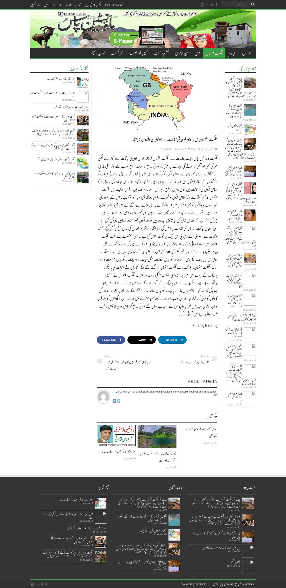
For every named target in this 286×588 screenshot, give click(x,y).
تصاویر (78, 5)
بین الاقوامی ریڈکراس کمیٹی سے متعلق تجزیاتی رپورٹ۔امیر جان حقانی (233, 170)
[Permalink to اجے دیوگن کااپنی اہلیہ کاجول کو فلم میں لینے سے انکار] (249, 315)
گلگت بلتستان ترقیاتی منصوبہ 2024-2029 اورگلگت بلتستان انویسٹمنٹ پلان (53, 118)
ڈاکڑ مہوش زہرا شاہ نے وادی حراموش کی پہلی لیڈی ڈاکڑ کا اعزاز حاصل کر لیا (233, 280)
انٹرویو (68, 5)
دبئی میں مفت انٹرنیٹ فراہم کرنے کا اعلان (221, 547)
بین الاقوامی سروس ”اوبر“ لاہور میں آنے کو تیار (234, 396)
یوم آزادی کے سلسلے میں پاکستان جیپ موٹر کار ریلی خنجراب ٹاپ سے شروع (127, 362)
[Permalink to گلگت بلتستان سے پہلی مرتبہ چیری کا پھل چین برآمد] (83, 163)
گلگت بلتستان (214, 53)
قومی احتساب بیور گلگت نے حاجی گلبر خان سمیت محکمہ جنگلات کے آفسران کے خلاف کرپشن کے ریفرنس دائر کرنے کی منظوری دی (240, 237)
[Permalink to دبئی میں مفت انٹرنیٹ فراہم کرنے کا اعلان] (248, 551)
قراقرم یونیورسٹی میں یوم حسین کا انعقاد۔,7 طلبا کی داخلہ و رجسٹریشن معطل (55, 175)
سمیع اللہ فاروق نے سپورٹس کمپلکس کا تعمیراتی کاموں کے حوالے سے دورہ (235, 301)
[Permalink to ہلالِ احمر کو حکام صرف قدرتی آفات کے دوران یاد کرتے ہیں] (250, 215)
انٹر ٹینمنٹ (117, 53)
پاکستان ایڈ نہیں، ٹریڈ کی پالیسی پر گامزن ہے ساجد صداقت (233, 332)
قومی (197, 53)
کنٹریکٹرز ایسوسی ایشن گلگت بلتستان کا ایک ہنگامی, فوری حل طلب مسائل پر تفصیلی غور (233, 260)
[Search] (253, 4)
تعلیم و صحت (161, 53)
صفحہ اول (247, 53)
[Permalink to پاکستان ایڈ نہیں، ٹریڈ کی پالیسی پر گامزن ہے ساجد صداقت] (250, 333)
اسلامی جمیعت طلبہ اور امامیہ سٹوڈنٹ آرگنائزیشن (71, 107)
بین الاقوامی (182, 53)
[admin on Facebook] (114, 402)
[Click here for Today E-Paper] (143, 43)
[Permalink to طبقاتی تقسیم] (248, 566)
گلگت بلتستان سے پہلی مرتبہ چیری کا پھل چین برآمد (56, 159)
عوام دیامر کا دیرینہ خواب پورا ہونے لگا (195, 359)
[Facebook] (216, 5)
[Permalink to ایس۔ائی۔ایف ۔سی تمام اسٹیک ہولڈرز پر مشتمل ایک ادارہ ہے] (157, 436)
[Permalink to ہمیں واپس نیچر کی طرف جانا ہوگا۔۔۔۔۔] (116, 435)
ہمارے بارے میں (53, 5)
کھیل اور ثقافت (138, 53)
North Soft (200, 584)
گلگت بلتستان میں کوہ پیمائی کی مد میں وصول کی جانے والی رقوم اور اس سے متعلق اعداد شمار (53, 147)
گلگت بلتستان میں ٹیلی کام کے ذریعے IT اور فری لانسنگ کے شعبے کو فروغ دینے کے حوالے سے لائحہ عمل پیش (53, 132)
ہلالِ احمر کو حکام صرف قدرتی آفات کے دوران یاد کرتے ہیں (234, 214)
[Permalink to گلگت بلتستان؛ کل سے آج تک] (250, 130)
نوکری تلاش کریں (92, 5)
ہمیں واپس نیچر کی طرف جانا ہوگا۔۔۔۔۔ (119, 451)
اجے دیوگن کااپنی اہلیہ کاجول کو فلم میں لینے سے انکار (242, 317)
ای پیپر (232, 53)
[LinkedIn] (207, 5)
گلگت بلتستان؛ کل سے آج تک (233, 127)
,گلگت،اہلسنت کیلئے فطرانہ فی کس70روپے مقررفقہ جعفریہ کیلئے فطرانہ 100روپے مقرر (233, 351)
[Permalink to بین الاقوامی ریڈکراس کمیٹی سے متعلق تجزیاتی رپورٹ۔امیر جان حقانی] (250, 171)
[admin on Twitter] (118, 402)
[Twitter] (212, 5)
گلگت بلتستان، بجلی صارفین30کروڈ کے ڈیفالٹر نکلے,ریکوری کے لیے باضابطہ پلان (234, 111)
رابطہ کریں (35, 5)
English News (114, 5)
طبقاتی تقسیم (235, 561)
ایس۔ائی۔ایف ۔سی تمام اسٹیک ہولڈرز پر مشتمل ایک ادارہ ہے (52, 94)
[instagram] (202, 5)
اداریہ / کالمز (97, 53)
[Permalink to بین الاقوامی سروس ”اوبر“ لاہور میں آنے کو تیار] (250, 397)
